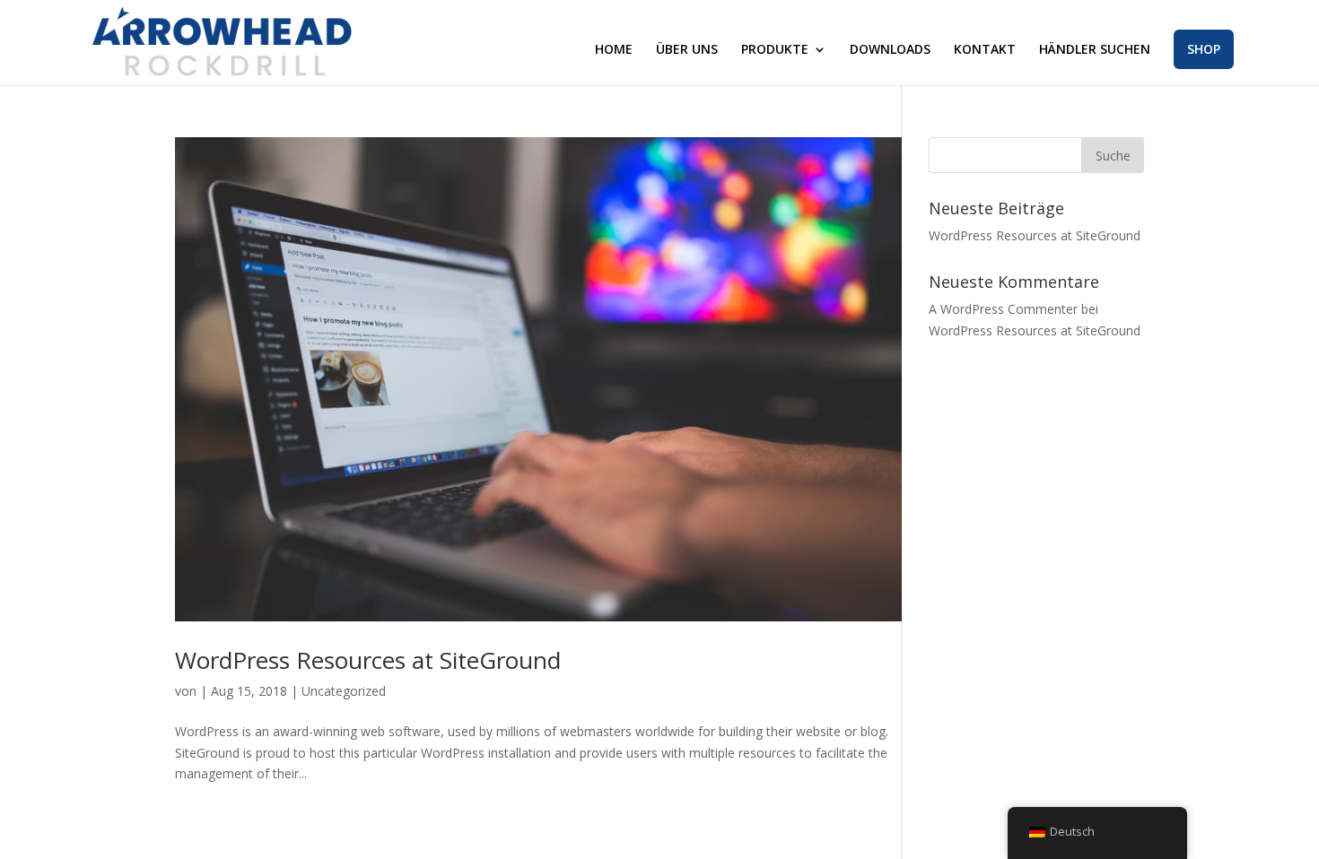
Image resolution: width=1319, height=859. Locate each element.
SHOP (1203, 48)
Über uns (687, 50)
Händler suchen (1094, 50)
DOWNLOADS (890, 50)
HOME (614, 50)
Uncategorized (343, 690)
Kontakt (985, 50)
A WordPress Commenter (1003, 308)
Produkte (774, 50)
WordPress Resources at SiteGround (368, 660)
